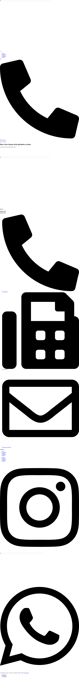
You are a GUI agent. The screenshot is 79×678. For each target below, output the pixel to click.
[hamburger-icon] (0, 51)
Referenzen (4, 56)
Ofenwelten (4, 54)
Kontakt (3, 57)
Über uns (3, 55)
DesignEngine (26, 672)
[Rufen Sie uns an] (39, 138)
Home (3, 53)
